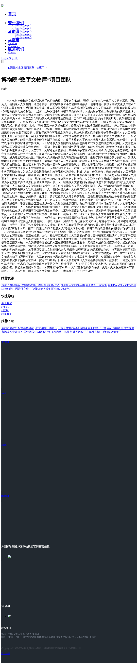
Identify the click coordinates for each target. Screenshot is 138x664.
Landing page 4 (23, 34)
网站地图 (5, 653)
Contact (12, 52)
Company (13, 46)
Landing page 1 (23, 25)
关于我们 (16, 22)
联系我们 (16, 49)
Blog (10, 49)
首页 (12, 14)
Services (12, 43)
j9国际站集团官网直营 (21, 67)
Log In (5, 58)
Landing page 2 (23, 28)
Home (11, 22)
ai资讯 (13, 31)
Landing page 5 (23, 37)
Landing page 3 (23, 31)
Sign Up (13, 58)
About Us (13, 40)
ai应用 (40, 67)
